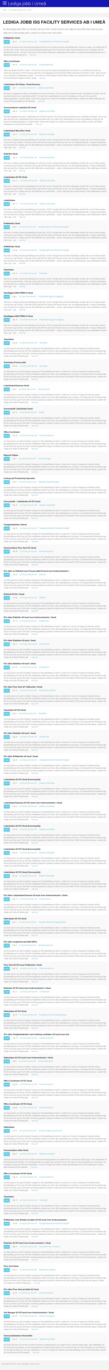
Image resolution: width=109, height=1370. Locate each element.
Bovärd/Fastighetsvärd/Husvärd (50, 1131)
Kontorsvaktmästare (45, 1061)
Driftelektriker (44, 621)
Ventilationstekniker (46, 1038)
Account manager (44, 459)
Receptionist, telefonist (47, 690)
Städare (41, 412)
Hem (4, 10)
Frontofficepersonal (46, 65)
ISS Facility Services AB (28, 1339)
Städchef (42, 575)
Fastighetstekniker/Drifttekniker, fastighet (54, 42)
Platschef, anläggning (46, 1316)
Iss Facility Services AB (27, 42)
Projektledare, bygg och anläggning (50, 296)
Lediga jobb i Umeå (27, 4)
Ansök (7, 42)
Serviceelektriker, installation (49, 1247)
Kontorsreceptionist (46, 436)
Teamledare (43, 273)
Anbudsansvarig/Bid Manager (48, 482)
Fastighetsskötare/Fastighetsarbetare (52, 922)
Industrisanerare (44, 389)
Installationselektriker (47, 157)
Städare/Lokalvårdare (46, 88)
